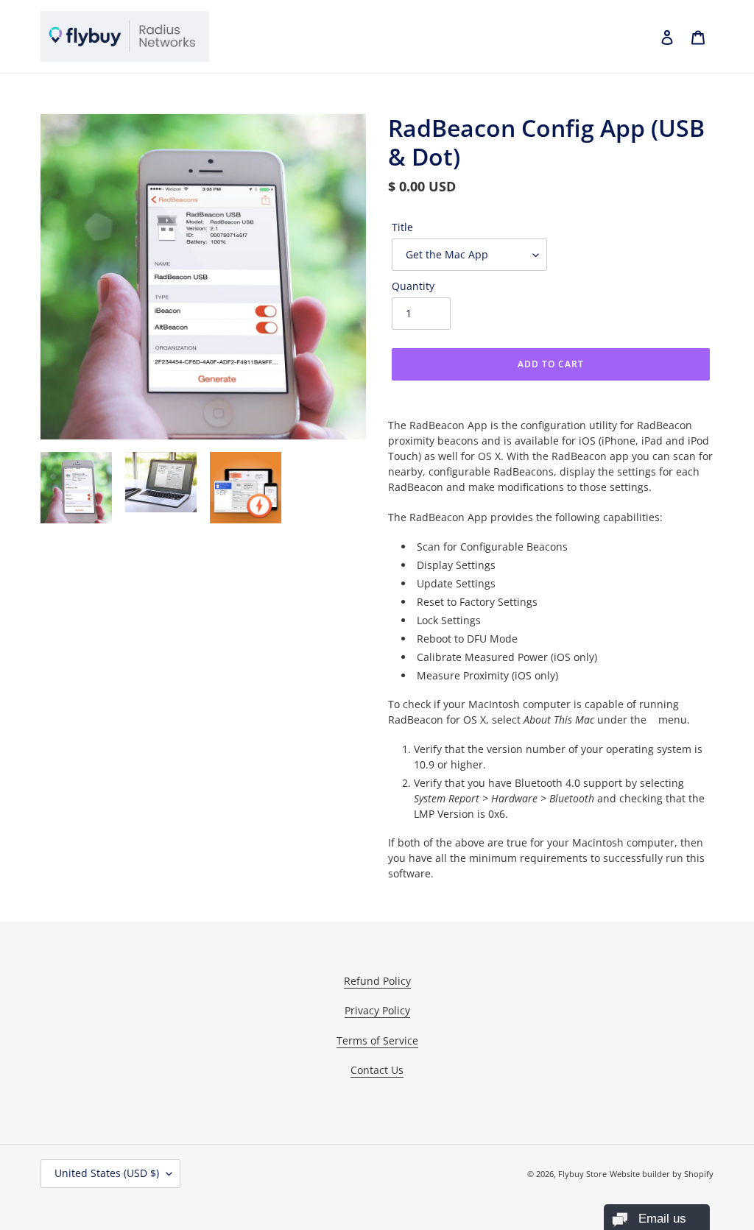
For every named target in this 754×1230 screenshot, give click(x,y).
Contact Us (377, 1070)
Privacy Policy (377, 1010)
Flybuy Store (582, 1173)
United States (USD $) (106, 1173)
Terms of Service (377, 1040)
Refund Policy (377, 981)
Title (402, 227)
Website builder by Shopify (662, 1173)
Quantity (413, 286)
